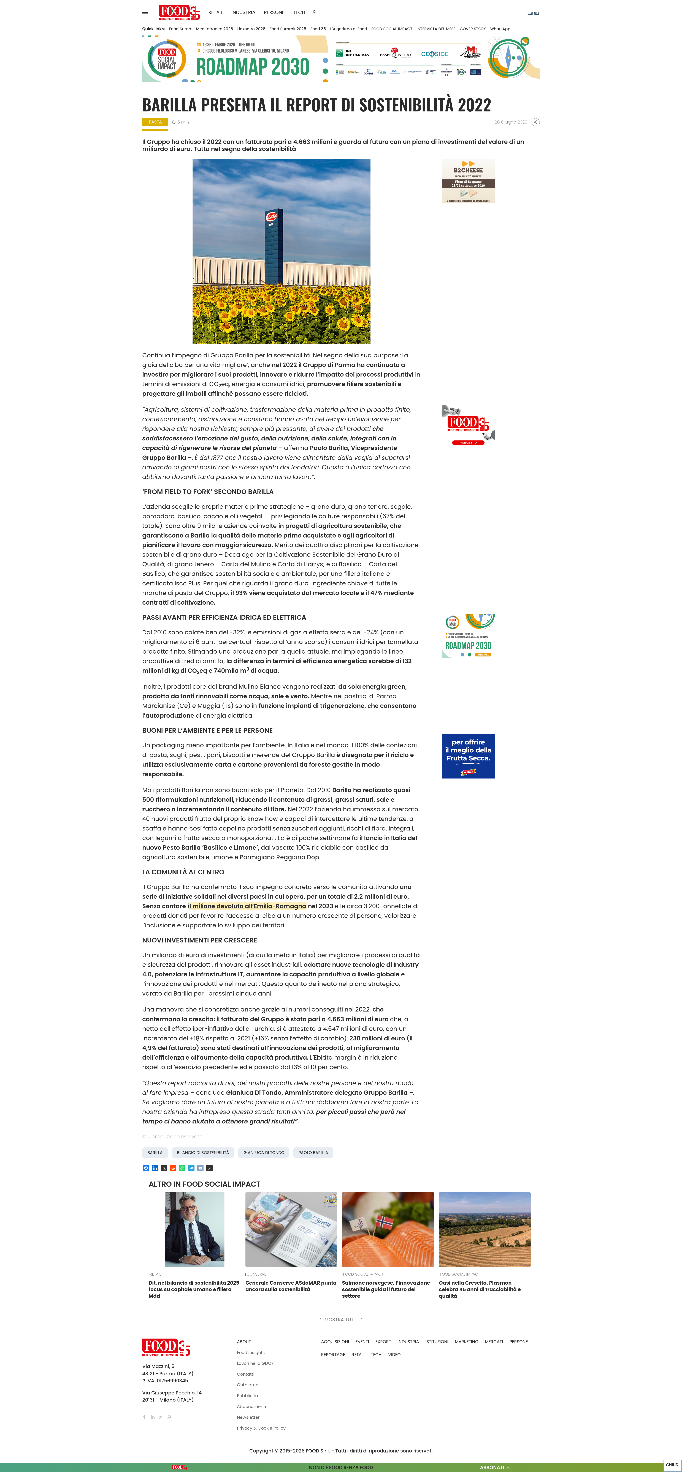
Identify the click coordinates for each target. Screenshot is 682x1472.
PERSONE (274, 12)
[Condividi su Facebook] (146, 1168)
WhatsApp (500, 29)
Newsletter (41, 212)
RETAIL (215, 12)
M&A (34, 86)
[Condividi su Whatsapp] (182, 1168)
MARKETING (466, 1342)
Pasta (92, 131)
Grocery (94, 104)
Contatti (38, 203)
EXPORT (37, 77)
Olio (90, 113)
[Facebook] (145, 1416)
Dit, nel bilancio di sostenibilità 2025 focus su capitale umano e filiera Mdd (194, 1289)
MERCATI (53, 31)
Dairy (91, 77)
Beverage (96, 40)
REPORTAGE (333, 1355)
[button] (146, 12)
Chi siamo (40, 194)
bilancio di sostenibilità (203, 1152)
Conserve (96, 67)
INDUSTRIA (243, 12)
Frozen (93, 95)
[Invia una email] (200, 1168)
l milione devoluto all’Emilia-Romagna (247, 906)
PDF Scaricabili (45, 176)
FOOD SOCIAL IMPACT (51, 122)
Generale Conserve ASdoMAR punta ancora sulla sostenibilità (291, 1286)
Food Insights (45, 140)
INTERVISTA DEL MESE (436, 29)
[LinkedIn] (153, 1416)
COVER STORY (473, 29)
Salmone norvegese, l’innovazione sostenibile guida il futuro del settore (386, 1289)
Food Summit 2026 (288, 29)
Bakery (93, 31)
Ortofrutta (96, 122)
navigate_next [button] (73, 31)
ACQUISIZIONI (335, 1342)
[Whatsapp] (169, 1416)
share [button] (536, 122)
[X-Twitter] (161, 1416)
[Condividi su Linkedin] (155, 1168)
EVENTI (36, 104)
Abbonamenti (44, 185)
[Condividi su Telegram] (191, 1168)
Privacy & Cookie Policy (54, 230)
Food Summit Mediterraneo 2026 (201, 29)
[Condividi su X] (164, 1168)
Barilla (155, 1152)
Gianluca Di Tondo (263, 1152)
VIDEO (53, 131)
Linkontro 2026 (251, 29)
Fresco (93, 86)
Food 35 (318, 29)
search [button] (314, 12)
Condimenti (98, 58)
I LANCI (37, 113)
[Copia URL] (209, 1168)
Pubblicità (40, 221)
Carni (92, 49)
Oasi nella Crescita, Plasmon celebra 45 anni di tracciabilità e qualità (480, 1289)
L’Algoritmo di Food (348, 29)
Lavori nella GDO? (255, 1363)
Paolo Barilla (313, 1152)
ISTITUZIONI (41, 58)
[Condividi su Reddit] (173, 1168)
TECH (299, 12)
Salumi (93, 140)
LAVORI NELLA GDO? (49, 149)
